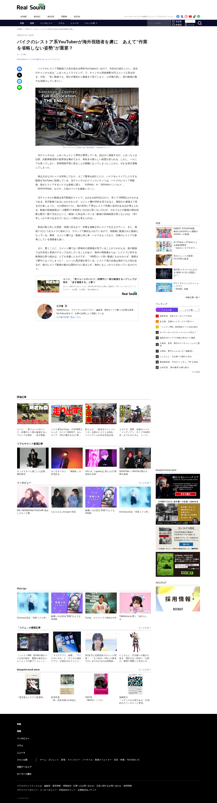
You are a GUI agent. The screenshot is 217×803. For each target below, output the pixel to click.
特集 (22, 23)
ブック (191, 24)
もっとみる (144, 482)
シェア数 (189, 310)
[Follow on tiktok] (194, 16)
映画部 (179, 24)
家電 (63, 759)
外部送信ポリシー (67, 789)
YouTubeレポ (133, 759)
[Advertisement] (128, 6)
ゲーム (43, 759)
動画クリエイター (103, 759)
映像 (122, 759)
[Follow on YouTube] (190, 16)
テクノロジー (74, 759)
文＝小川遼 (21, 54)
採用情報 (128, 785)
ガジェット (53, 759)
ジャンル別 (90, 23)
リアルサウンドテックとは (29, 785)
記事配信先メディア (87, 789)
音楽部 (179, 21)
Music (37, 16)
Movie (51, 16)
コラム (61, 23)
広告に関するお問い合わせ (108, 785)
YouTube (21, 59)
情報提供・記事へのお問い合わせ (78, 785)
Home (24, 16)
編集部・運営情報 (52, 785)
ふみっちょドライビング (50, 59)
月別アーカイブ (24, 766)
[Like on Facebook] (177, 16)
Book (77, 16)
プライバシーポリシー (27, 789)
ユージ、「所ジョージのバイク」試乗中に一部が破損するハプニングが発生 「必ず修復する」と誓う (100, 280)
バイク (29, 59)
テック (190, 21)
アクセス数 (167, 310)
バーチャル (87, 759)
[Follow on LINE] (198, 16)
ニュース (74, 23)
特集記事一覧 (192, 297)
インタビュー (46, 23)
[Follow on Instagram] (186, 16)
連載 (32, 23)
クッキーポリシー (48, 789)
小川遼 (36, 59)
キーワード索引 (24, 773)
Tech (64, 16)
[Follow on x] (182, 16)
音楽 (116, 759)
